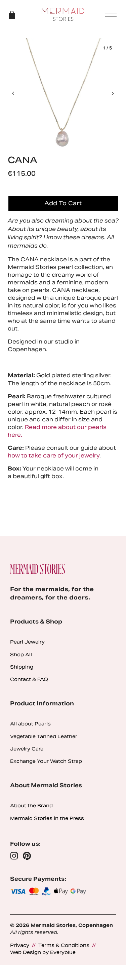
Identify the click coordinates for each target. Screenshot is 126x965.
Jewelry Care (26, 749)
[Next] (108, 93)
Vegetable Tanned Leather (43, 736)
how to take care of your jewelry (53, 455)
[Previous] (17, 93)
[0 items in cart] (12, 15)
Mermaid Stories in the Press (47, 818)
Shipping (21, 667)
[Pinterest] (27, 856)
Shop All (21, 655)
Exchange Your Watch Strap (46, 761)
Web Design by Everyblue (43, 952)
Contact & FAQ (29, 679)
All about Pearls (30, 724)
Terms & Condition (62, 945)
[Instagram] (14, 856)
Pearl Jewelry (27, 642)
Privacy (19, 945)
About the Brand (31, 806)
